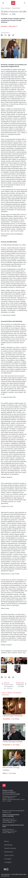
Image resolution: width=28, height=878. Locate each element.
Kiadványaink (8, 852)
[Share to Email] (6, 35)
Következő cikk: (20, 684)
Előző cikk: (9, 685)
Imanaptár (7, 859)
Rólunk (6, 841)
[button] (12, 35)
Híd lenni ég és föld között (13, 715)
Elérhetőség (8, 845)
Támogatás (8, 862)
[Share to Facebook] (2, 35)
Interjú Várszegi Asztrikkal (12, 741)
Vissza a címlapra (6, 8)
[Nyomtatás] (9, 35)
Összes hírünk (16, 8)
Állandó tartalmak (10, 848)
